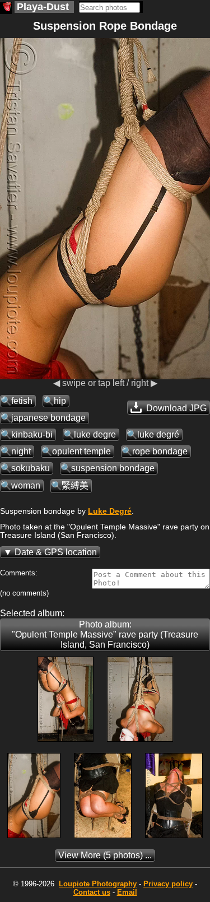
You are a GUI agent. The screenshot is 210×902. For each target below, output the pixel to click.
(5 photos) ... (105, 855)
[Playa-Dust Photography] (6, 8)
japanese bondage (48, 417)
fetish (21, 401)
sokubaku (30, 468)
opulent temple (81, 451)
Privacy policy (168, 884)
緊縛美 (75, 485)
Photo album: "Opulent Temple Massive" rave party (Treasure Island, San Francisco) (105, 634)
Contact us (91, 892)
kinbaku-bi (32, 434)
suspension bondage (113, 468)
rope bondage (160, 451)
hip (60, 401)
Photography (98, 884)
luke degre (95, 434)
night (21, 451)
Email (127, 892)
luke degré (158, 434)
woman (25, 485)
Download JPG (175, 408)
